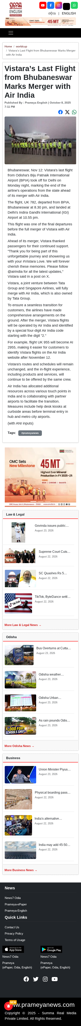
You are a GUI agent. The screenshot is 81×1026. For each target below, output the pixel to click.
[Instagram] (58, 5)
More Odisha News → (19, 746)
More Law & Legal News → (23, 625)
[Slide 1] (40, 19)
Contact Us (12, 927)
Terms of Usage (15, 940)
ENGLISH (69, 13)
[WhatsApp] (74, 5)
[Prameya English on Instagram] (45, 979)
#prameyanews (30, 433)
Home (8, 46)
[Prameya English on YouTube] (55, 979)
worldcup (21, 46)
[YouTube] (42, 5)
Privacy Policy (14, 933)
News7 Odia (13, 898)
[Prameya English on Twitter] (36, 979)
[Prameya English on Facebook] (26, 979)
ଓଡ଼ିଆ (52, 13)
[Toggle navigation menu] (11, 33)
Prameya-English (16, 910)
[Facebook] (50, 5)
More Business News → (21, 870)
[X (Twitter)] (66, 6)
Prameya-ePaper (16, 904)
